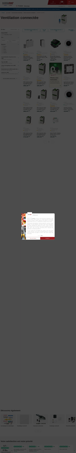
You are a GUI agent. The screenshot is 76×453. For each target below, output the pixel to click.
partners (33, 218)
